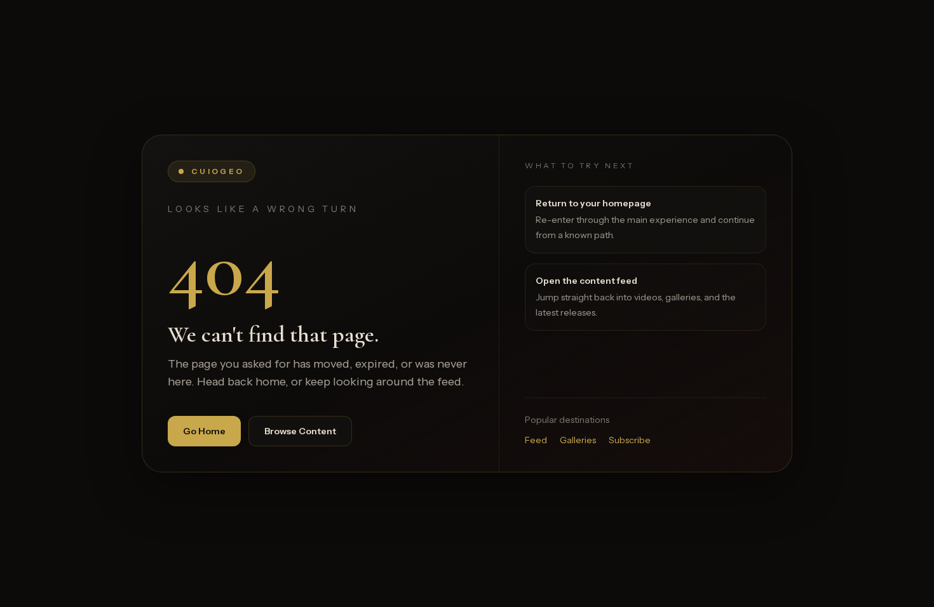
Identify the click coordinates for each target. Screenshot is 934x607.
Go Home (204, 431)
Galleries (578, 440)
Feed (536, 440)
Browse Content (300, 431)
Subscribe (630, 440)
